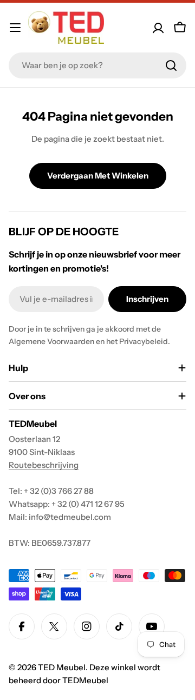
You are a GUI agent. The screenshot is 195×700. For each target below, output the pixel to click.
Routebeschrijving (44, 465)
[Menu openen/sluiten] (15, 27)
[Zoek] (171, 65)
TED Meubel (62, 667)
